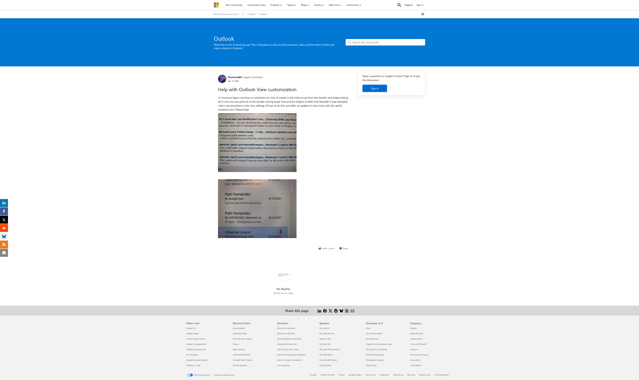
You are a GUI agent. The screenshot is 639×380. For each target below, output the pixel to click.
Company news (416, 339)
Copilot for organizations (196, 344)
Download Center (240, 333)
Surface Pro (191, 328)
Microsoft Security (327, 333)
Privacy (341, 375)
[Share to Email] (352, 310)
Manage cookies (355, 375)
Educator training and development (291, 354)
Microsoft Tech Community (376, 349)
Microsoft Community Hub (225, 14)
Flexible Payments (240, 365)
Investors (414, 349)
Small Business (325, 365)
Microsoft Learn (372, 339)
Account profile (239, 328)
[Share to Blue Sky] (341, 310)
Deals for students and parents (289, 360)
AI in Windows (192, 354)
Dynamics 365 (325, 339)
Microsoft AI (324, 328)
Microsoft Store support (242, 339)
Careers (413, 328)
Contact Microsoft (327, 375)
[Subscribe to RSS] (347, 310)
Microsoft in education (286, 328)
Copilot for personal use (196, 349)
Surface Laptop (192, 333)
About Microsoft (416, 333)
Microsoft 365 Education (287, 344)
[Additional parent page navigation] (243, 14)
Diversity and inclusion (419, 354)
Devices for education (286, 333)
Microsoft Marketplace (375, 354)
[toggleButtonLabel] (423, 14)
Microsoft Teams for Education (289, 339)
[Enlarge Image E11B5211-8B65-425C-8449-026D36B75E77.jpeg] (257, 142)
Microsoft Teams (326, 354)
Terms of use (371, 375)
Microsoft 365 (325, 344)
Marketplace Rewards (375, 360)
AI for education (283, 365)
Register (409, 4)
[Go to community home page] (216, 4)
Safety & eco (398, 375)
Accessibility (415, 360)
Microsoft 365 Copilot (328, 360)
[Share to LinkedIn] (319, 310)
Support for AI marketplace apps (379, 344)
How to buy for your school (288, 349)
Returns (236, 344)
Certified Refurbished (241, 354)
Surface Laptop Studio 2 (196, 339)
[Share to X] (330, 310)
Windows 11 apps (193, 365)
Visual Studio (371, 365)
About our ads (424, 375)
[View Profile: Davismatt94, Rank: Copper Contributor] (222, 79)
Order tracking (238, 349)
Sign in (375, 88)
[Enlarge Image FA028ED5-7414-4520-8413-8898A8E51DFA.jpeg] (257, 208)
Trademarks (384, 375)
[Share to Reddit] (336, 310)
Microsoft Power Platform (330, 349)
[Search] (399, 5)
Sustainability (415, 365)
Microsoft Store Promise (242, 360)
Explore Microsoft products (197, 360)
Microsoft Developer (374, 333)
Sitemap (313, 375)
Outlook (252, 14)
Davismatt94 (235, 77)
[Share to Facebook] (325, 310)
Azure (368, 328)
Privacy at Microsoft (418, 344)
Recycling (411, 375)
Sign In (420, 4)
